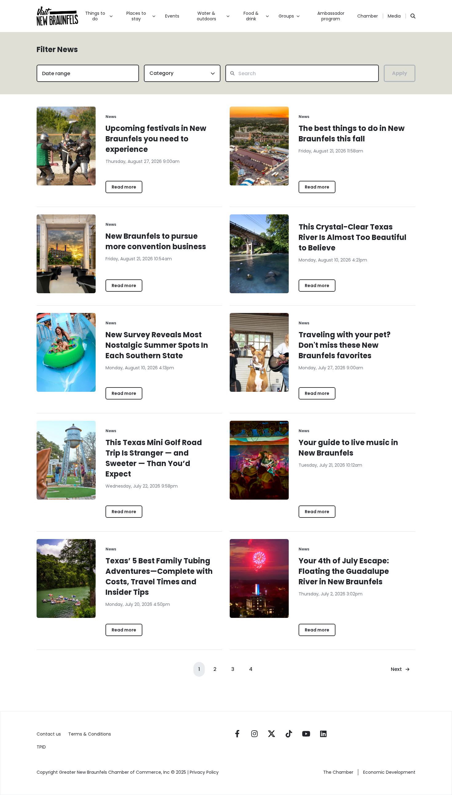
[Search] (413, 16)
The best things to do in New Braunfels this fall (352, 133)
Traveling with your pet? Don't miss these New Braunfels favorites (345, 345)
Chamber (367, 16)
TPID (41, 747)
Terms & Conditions (89, 734)
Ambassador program (330, 16)
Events (172, 16)
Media (394, 16)
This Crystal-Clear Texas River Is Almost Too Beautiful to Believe (352, 237)
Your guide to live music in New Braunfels (348, 447)
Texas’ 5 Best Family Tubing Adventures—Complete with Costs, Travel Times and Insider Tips (159, 576)
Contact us (49, 734)
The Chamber (338, 772)
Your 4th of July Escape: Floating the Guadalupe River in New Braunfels (344, 571)
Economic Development (389, 772)
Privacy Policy (205, 772)
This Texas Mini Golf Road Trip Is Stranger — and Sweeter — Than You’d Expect (153, 458)
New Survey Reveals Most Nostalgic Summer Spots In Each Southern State (156, 345)
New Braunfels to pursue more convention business (155, 241)
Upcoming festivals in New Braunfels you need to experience (155, 138)
